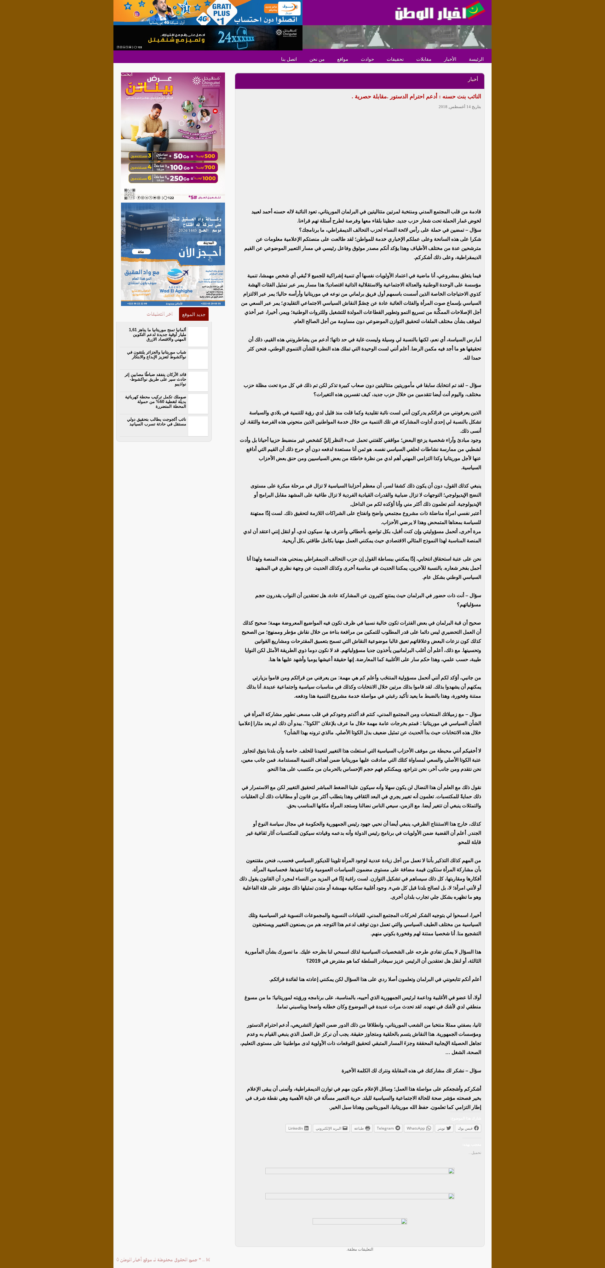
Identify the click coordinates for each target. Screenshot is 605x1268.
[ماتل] (360, 1230)
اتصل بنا (289, 59)
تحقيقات (395, 59)
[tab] (194, 314)
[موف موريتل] (207, 12)
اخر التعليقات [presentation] (160, 313)
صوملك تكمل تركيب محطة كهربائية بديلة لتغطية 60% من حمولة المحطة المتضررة (155, 402)
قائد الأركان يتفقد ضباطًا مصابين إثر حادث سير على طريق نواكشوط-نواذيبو (155, 379)
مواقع (342, 59)
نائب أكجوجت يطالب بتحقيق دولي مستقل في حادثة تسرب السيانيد (156, 421)
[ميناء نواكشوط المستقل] (397, 36)
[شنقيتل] (207, 37)
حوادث (367, 59)
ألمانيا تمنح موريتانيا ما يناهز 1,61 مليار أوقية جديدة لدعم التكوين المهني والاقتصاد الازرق (157, 334)
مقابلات (423, 59)
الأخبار (450, 59)
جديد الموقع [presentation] (193, 314)
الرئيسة (476, 59)
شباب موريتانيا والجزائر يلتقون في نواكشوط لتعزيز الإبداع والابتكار (156, 354)
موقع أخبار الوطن (135, 1259)
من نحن (317, 59)
